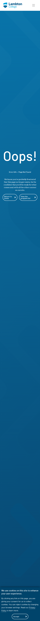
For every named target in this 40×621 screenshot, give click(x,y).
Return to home (8, 197)
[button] (33, 5)
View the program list (25, 197)
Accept (16, 616)
